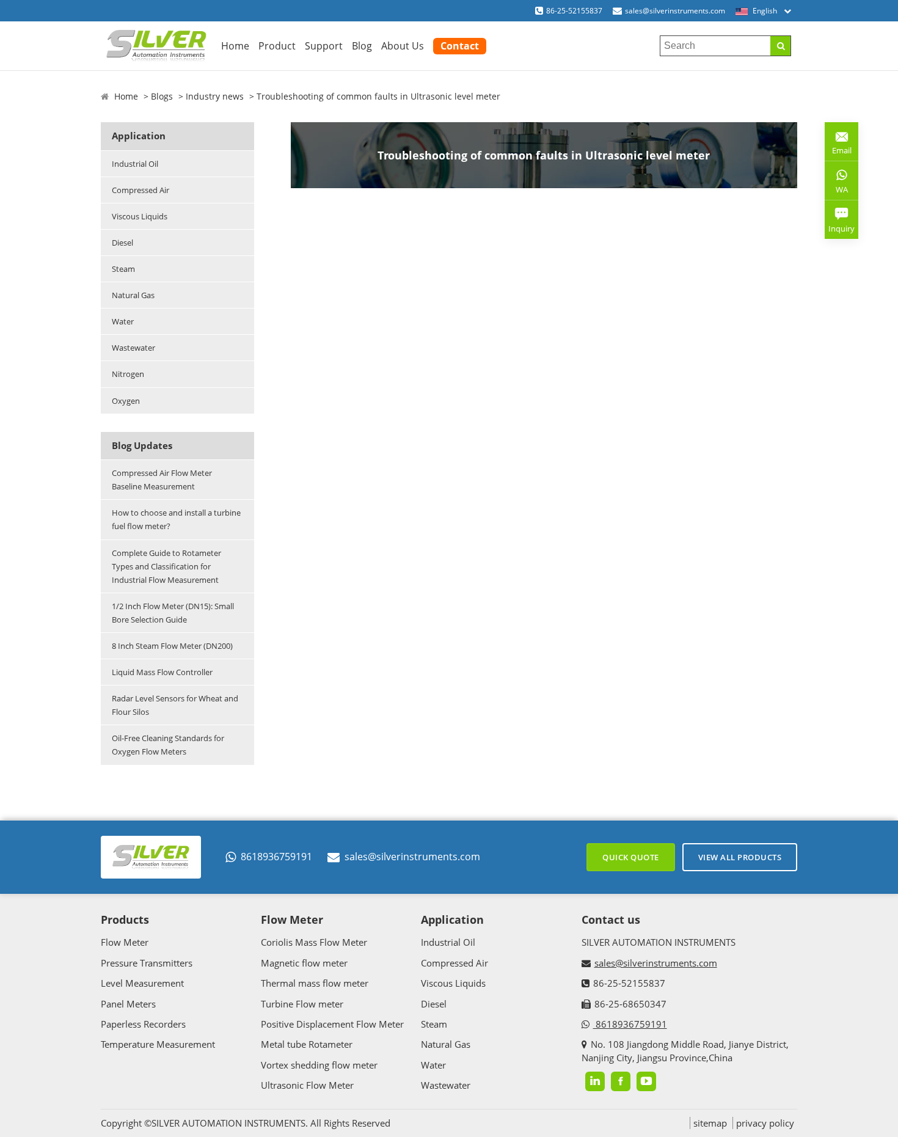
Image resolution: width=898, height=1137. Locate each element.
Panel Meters (128, 1004)
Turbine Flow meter (302, 1004)
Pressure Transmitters (146, 963)
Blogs (162, 96)
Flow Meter (124, 942)
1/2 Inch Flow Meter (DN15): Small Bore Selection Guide (173, 613)
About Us (402, 46)
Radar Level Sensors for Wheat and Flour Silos (175, 705)
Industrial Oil (135, 163)
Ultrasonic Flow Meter (307, 1085)
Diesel (122, 242)
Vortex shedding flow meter (319, 1065)
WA (836, 192)
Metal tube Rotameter (306, 1044)
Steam (123, 268)
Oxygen (126, 400)
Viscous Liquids (139, 216)
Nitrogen (128, 373)
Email (838, 146)
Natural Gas (133, 295)
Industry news (215, 96)
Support (324, 46)
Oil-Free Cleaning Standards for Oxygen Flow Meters (168, 745)
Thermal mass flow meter (314, 983)
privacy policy (765, 1123)
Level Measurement (142, 983)
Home (235, 46)
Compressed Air (140, 190)
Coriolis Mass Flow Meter (314, 942)
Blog (362, 46)
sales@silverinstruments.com (675, 10)
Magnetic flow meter (304, 963)
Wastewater (133, 347)
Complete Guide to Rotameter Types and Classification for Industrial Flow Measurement (166, 566)
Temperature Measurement (158, 1044)
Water (123, 321)
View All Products (740, 857)
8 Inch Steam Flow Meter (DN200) (172, 645)
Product (277, 46)
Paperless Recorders (143, 1024)
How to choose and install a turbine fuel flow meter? (176, 519)
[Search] (780, 46)
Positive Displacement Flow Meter (332, 1024)
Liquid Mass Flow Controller (162, 672)
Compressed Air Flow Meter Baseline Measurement (162, 479)
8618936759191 (276, 856)
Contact (459, 46)
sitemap (710, 1123)
